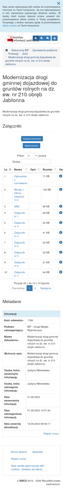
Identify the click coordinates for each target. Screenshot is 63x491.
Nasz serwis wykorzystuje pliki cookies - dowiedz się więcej (27, 467)
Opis (33, 169)
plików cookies (10, 25)
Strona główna (19, 452)
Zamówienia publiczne (45, 50)
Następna (45, 288)
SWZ (17, 206)
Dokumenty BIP (20, 50)
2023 (25, 53)
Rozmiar (47, 169)
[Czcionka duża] (47, 38)
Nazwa (18, 169)
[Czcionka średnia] (41, 38)
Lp (5, 169)
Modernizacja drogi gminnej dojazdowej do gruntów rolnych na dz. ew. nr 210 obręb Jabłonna (30, 60)
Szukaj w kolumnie (32, 138)
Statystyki (37, 452)
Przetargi (13, 53)
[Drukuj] (55, 38)
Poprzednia (18, 288)
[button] (58, 3)
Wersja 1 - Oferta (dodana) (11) (20, 195)
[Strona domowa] (6, 50)
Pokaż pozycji (31, 155)
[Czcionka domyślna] (36, 38)
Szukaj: (16, 161)
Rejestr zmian (51, 433)
